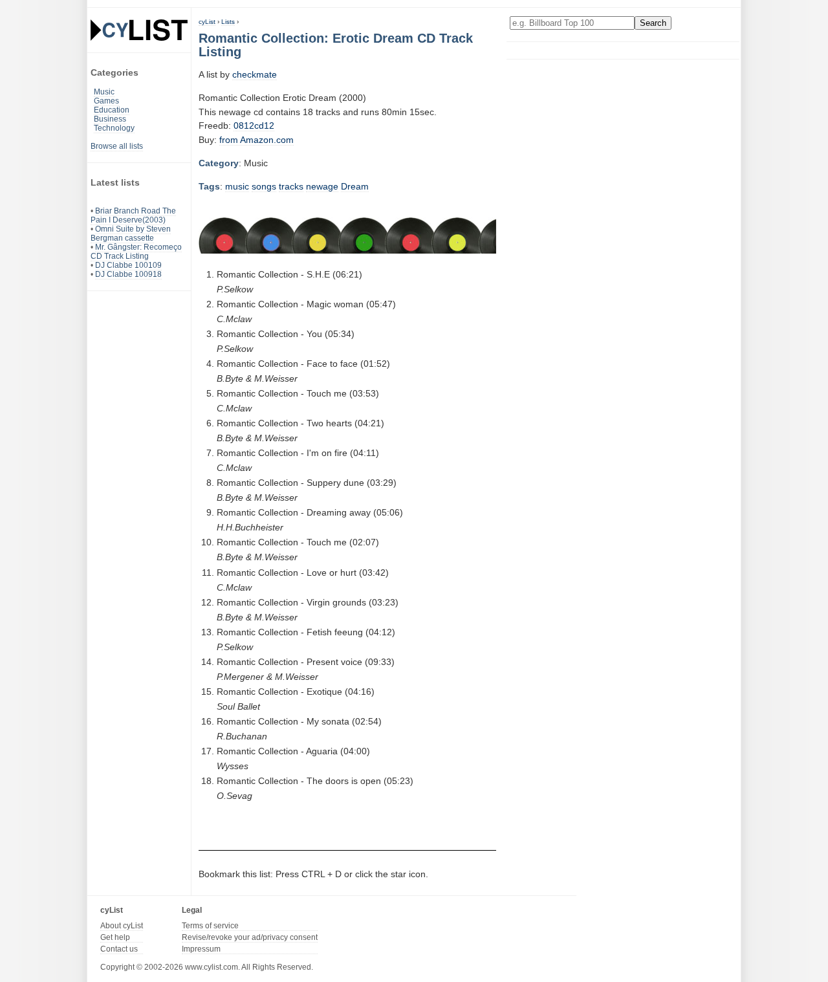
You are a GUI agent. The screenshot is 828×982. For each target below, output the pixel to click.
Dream (355, 186)
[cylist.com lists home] (139, 29)
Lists (228, 21)
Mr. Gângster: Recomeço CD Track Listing (136, 252)
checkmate (254, 74)
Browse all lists (117, 146)
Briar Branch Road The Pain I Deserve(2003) (133, 215)
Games (106, 100)
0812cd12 (254, 125)
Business (110, 119)
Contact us (119, 949)
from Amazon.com (256, 140)
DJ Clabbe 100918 (128, 274)
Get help (115, 937)
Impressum (201, 949)
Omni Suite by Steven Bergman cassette (131, 233)
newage (322, 186)
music (237, 186)
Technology (114, 128)
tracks (291, 186)
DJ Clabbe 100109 (128, 265)
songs (264, 186)
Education (111, 110)
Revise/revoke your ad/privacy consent (250, 937)
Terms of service (210, 925)
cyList (207, 21)
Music (104, 91)
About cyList (121, 925)
